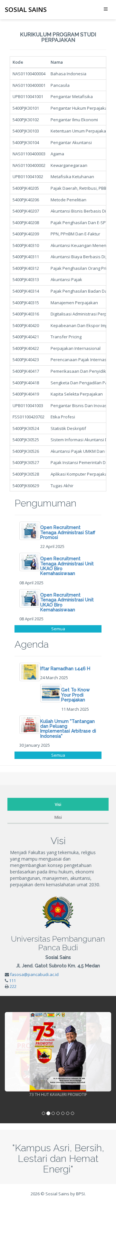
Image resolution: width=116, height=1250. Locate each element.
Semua (58, 629)
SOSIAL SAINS (26, 9)
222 (13, 986)
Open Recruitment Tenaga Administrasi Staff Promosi (67, 532)
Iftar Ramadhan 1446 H (65, 668)
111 (12, 980)
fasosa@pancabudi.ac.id (34, 974)
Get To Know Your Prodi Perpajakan (75, 694)
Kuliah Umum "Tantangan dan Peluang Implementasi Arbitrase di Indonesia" (68, 729)
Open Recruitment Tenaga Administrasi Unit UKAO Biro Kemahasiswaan (67, 566)
